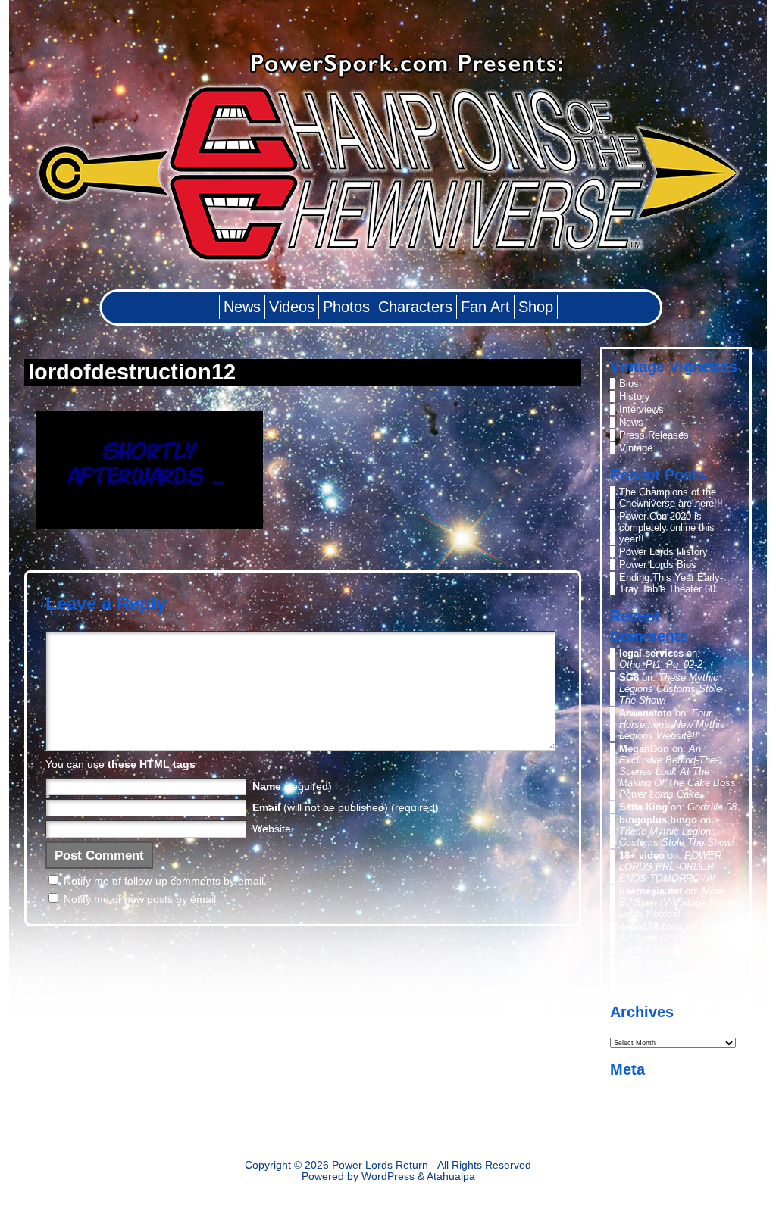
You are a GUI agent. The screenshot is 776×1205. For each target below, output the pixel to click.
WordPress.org (651, 1125)
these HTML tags (152, 764)
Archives (630, 1028)
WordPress (388, 1176)
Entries (646, 1099)
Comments (654, 1112)
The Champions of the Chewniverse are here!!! (671, 497)
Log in (632, 1086)
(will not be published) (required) (345, 807)
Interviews (641, 409)
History (634, 396)
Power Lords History (663, 551)
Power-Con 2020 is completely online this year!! (667, 527)
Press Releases (654, 435)
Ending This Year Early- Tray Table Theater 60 (671, 583)
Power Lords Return (380, 1165)
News (631, 422)
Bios (629, 383)
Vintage (635, 448)
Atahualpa (451, 1176)
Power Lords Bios (657, 564)
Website (271, 829)
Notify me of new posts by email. (141, 899)
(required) (292, 786)
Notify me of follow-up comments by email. (165, 881)
